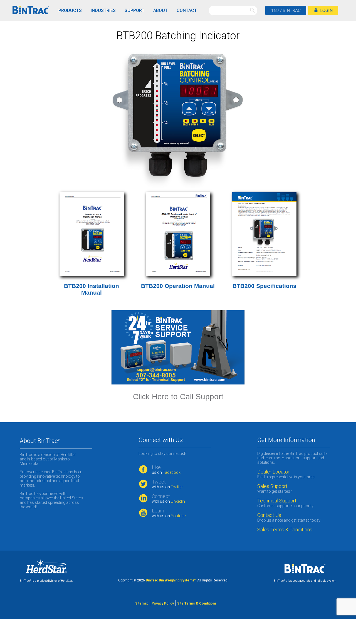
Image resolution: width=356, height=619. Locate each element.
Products (70, 10)
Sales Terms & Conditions (285, 529)
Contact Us (269, 515)
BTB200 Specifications (264, 286)
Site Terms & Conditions (197, 603)
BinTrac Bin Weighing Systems (171, 580)
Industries (103, 10)
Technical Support (276, 501)
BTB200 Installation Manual (91, 289)
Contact (187, 10)
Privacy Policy (163, 603)
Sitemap (141, 603)
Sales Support (272, 486)
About (160, 10)
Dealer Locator (273, 472)
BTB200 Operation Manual (178, 286)
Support (134, 10)
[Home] (31, 10)
